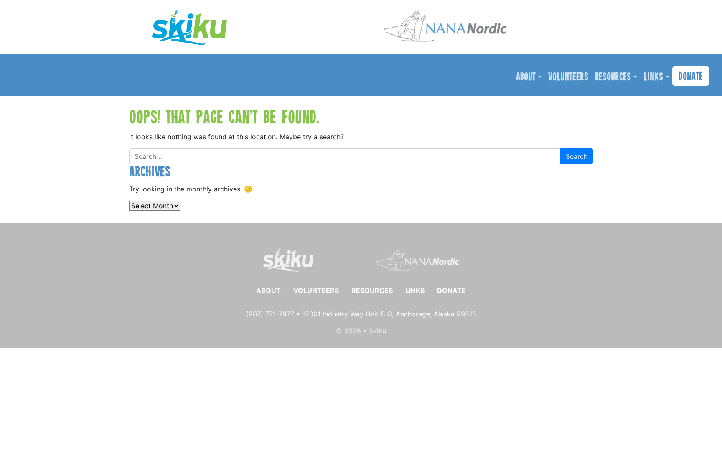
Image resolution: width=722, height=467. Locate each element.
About (526, 77)
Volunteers (568, 77)
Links (653, 77)
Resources (613, 77)
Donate (691, 77)
